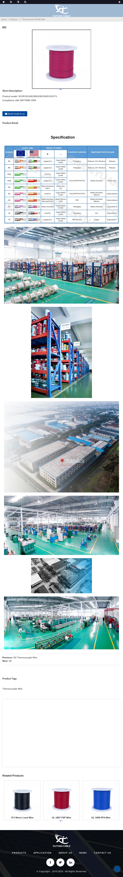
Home (4, 19)
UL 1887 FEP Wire (61, 817)
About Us (65, 852)
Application (42, 852)
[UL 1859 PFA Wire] (101, 798)
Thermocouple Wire (12, 688)
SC (10, 661)
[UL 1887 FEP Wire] (61, 798)
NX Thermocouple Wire (25, 657)
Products (13, 19)
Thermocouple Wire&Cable (33, 19)
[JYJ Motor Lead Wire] (22, 798)
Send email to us (16, 113)
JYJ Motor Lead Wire (22, 817)
